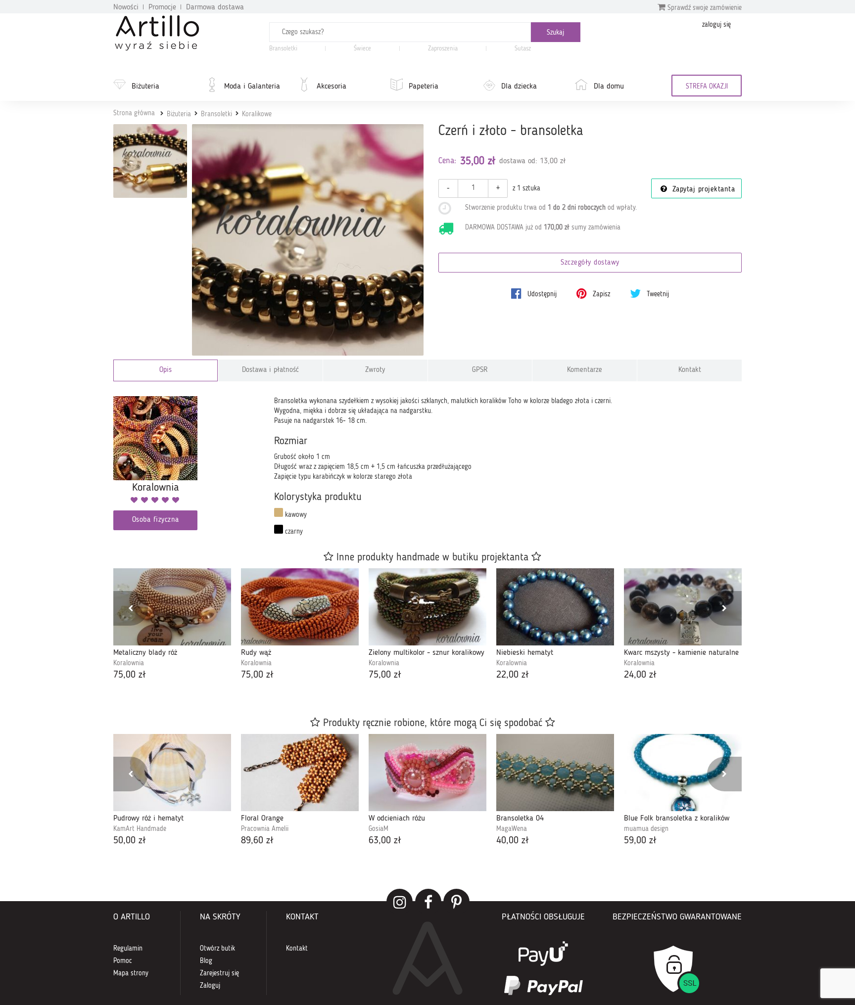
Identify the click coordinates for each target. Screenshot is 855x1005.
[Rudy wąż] (300, 606)
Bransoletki (283, 49)
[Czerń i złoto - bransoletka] (308, 240)
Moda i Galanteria (252, 87)
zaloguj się (716, 24)
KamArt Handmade (139, 828)
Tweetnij (657, 294)
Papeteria (423, 87)
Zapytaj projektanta (702, 189)
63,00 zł (385, 841)
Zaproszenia (443, 49)
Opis (165, 370)
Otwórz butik (217, 948)
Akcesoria (331, 87)
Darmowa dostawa (215, 7)
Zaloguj (210, 985)
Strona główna (134, 113)
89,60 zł (257, 841)
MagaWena (511, 828)
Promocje (162, 7)
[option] (172, 625)
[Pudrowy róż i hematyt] (172, 772)
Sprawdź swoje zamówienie (703, 7)
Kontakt (689, 370)
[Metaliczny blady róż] (172, 606)
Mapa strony (130, 973)
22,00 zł (512, 675)
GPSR (480, 370)
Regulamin (127, 948)
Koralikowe (257, 114)
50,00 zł (129, 841)
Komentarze (584, 370)
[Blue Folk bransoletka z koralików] (683, 772)
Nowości (126, 7)
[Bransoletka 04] (555, 772)
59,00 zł (640, 841)
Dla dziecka (519, 87)
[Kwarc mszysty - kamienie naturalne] (683, 606)
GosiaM (378, 828)
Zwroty (375, 370)
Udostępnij (541, 294)
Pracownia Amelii (264, 828)
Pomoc (122, 961)
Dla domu (609, 87)
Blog (206, 961)
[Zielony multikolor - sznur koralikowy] (427, 606)
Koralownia (128, 663)
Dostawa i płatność (270, 370)
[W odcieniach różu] (427, 772)
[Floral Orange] (300, 772)
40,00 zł (512, 841)
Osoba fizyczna (155, 520)
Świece (362, 49)
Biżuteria (145, 87)
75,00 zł (129, 675)
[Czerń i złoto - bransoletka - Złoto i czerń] (150, 161)
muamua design (646, 828)
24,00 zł (640, 675)
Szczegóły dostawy (590, 263)
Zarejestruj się (219, 973)
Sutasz (523, 49)
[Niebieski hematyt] (555, 606)
